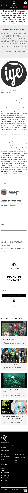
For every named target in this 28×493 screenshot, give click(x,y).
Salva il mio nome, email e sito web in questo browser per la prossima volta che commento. (12, 242)
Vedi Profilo (12, 193)
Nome (2, 224)
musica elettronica (16, 155)
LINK (14, 306)
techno (6, 104)
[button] (4, 4)
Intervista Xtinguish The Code (11, 365)
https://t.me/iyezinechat (14, 271)
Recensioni (9, 51)
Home (4, 51)
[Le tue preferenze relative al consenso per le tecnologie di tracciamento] (25, 490)
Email (2, 229)
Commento (4, 208)
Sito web (3, 235)
